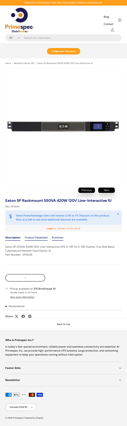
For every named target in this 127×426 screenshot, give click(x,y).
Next (106, 190)
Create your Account (64, 51)
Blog (106, 16)
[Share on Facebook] (23, 316)
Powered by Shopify (33, 418)
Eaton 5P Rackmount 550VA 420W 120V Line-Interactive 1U (65, 63)
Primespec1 (18, 418)
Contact (108, 24)
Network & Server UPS (24, 63)
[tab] (13, 238)
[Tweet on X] (16, 316)
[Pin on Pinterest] (29, 316)
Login (50, 228)
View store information (22, 297)
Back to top (63, 324)
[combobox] (63, 37)
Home (8, 63)
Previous (87, 190)
